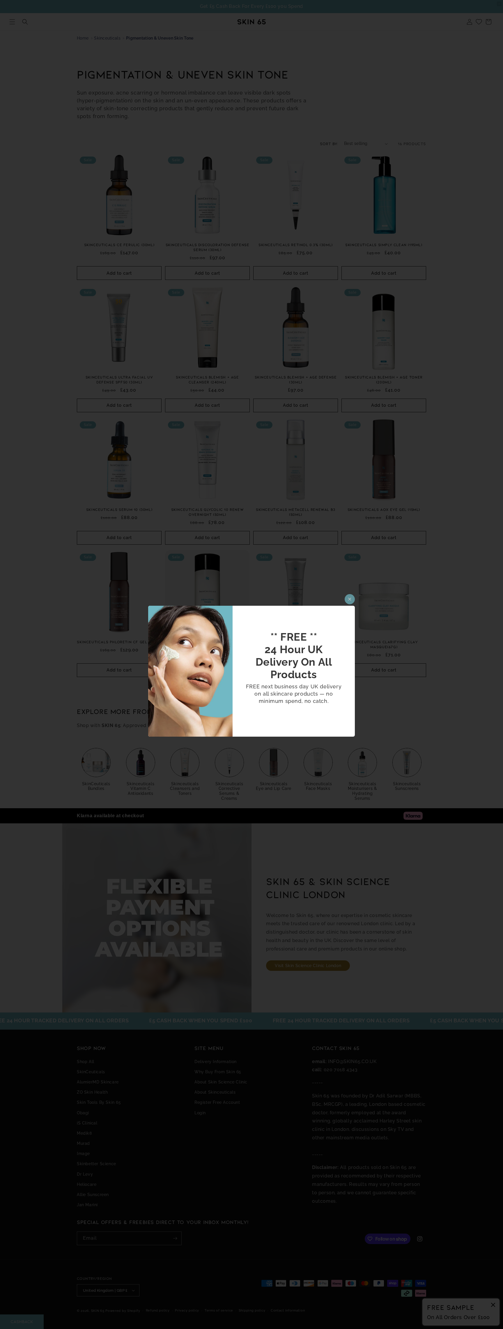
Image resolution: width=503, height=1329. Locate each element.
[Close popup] (350, 599)
